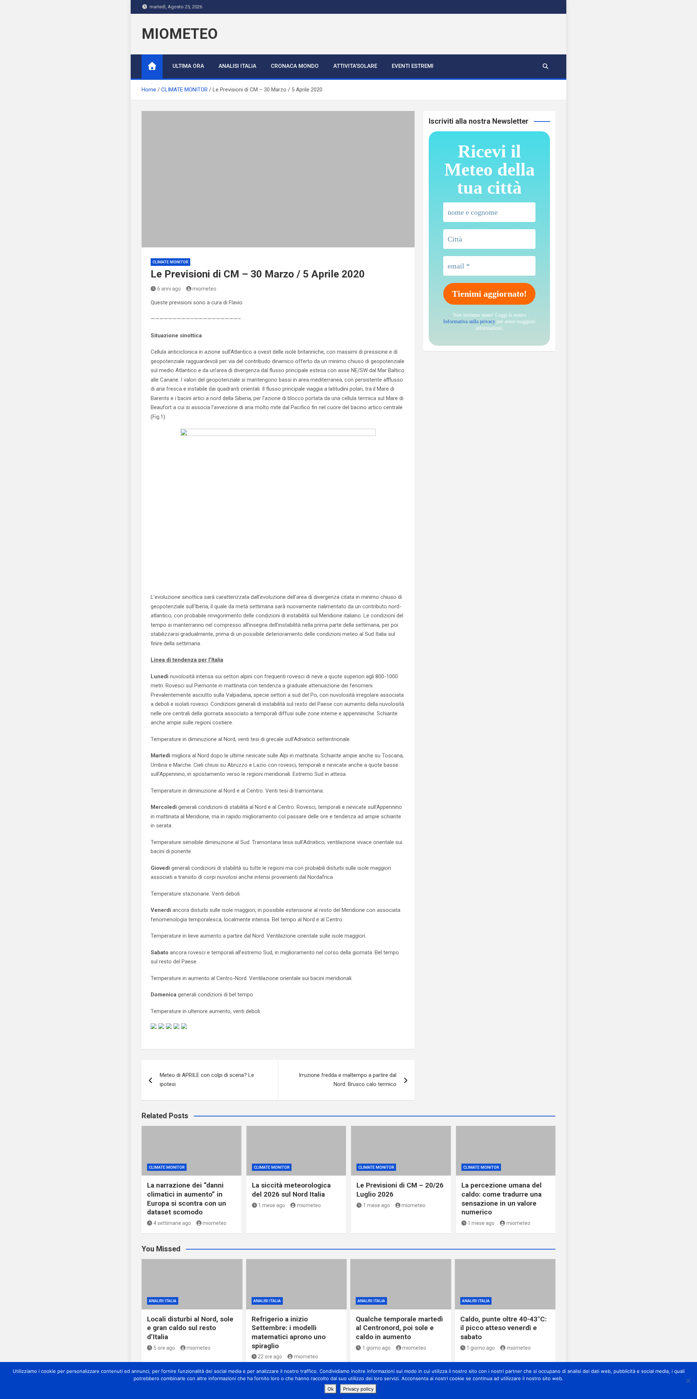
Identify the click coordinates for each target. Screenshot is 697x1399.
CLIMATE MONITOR (170, 262)
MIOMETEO (180, 33)
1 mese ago (271, 1205)
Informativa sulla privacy (469, 321)
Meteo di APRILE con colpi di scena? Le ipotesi (207, 1080)
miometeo (204, 289)
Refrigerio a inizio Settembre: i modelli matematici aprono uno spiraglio (289, 1332)
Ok (330, 1389)
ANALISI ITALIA (237, 66)
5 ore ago (164, 1348)
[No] (688, 1380)
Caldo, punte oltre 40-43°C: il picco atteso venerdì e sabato (503, 1328)
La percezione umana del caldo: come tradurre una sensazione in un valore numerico (501, 1198)
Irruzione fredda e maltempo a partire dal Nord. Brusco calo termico (347, 1080)
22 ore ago (270, 1356)
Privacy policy (358, 1389)
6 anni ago (169, 289)
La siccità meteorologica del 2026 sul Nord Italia (291, 1189)
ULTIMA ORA (188, 66)
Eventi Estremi (412, 66)
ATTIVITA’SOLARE (355, 66)
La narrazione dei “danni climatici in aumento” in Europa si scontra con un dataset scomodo (186, 1198)
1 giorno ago (376, 1348)
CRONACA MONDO (295, 66)
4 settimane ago (172, 1223)
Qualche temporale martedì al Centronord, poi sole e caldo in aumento (399, 1328)
